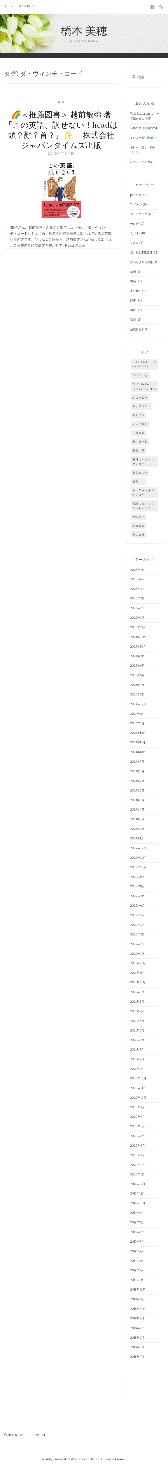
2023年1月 (137, 838)
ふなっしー (140, 397)
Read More (75, 245)
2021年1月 (137, 1069)
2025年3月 (137, 685)
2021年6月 (137, 1021)
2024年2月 (137, 714)
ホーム (9, 6)
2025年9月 (137, 656)
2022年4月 (137, 925)
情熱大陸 (138, 450)
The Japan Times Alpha (144, 386)
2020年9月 (137, 1107)
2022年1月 (137, 954)
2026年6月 (137, 579)
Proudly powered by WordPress (64, 1459)
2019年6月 (137, 1232)
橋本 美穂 (84, 30)
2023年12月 (138, 733)
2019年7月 (137, 1222)
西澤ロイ (138, 516)
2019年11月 (137, 1193)
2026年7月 (137, 570)
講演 (133, 320)
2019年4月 (137, 1251)
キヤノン (138, 415)
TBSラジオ (140, 375)
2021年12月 (137, 963)
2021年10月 (137, 982)
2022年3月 (137, 934)
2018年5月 (137, 1347)
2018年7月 (137, 1328)
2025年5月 (137, 675)
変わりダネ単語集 (141, 262)
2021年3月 (137, 1049)
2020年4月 (137, 1145)
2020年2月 (137, 1165)
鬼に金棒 (138, 534)
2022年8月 (137, 886)
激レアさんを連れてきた (143, 492)
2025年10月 (138, 646)
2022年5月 (137, 915)
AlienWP (120, 1459)
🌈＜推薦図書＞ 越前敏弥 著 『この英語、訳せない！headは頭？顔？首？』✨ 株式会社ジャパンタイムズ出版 (61, 129)
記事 (133, 300)
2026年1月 (137, 618)
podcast (135, 195)
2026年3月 (137, 598)
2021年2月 (137, 1059)
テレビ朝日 (140, 424)
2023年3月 (137, 819)
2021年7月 (137, 1011)
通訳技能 (136, 329)
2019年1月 (137, 1280)
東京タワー (140, 472)
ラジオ (134, 233)
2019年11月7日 (61, 154)
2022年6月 (137, 905)
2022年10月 (138, 867)
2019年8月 (137, 1213)
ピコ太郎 (138, 432)
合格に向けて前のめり (144, 128)
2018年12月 (137, 1289)
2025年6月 (137, 665)
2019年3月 (137, 1261)
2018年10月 (137, 1309)
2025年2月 (137, 694)
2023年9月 (137, 762)
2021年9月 (137, 992)
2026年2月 (137, 608)
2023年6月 (137, 790)
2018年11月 (137, 1299)
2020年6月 (137, 1126)
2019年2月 (137, 1270)
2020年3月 (137, 1155)
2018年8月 (137, 1318)
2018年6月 (137, 1338)
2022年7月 (137, 896)
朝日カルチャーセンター (143, 461)
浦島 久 (138, 481)
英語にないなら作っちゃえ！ (143, 506)
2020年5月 (137, 1136)
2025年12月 (138, 627)
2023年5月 (137, 800)
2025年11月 (137, 637)
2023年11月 (137, 742)
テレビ (134, 224)
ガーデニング (138, 214)
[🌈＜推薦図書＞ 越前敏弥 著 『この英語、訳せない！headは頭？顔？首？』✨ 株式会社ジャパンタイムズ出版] (61, 216)
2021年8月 (137, 1002)
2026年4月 (137, 589)
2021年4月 (137, 1040)
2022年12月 (138, 848)
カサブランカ (141, 406)
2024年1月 (137, 723)
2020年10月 (138, 1098)
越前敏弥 (138, 525)
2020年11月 (138, 1088)
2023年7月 (137, 781)
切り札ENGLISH (141, 252)
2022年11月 (138, 858)
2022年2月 (137, 944)
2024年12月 (138, 704)
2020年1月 (137, 1174)
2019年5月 (137, 1242)
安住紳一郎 (140, 441)
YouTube (136, 204)
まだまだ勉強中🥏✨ (143, 138)
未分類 (134, 291)
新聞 (133, 272)
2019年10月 (137, 1203)
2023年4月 (137, 809)
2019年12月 (137, 1184)
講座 (133, 310)
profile (27, 6)
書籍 (61, 102)
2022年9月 (137, 877)
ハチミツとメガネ (141, 162)
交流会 (134, 243)
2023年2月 (137, 829)
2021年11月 (137, 973)
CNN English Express (144, 364)
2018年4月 (137, 1357)
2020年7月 (137, 1117)
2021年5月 (137, 1030)
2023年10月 (138, 752)
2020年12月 (138, 1078)
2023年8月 (137, 771)
